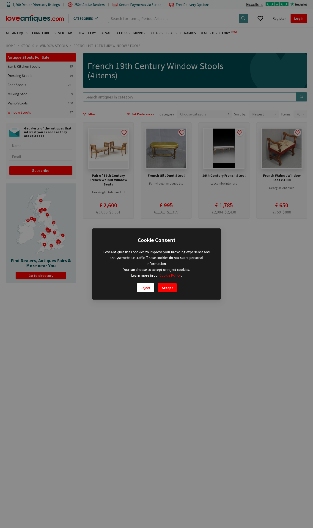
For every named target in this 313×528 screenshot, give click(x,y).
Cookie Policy (170, 275)
